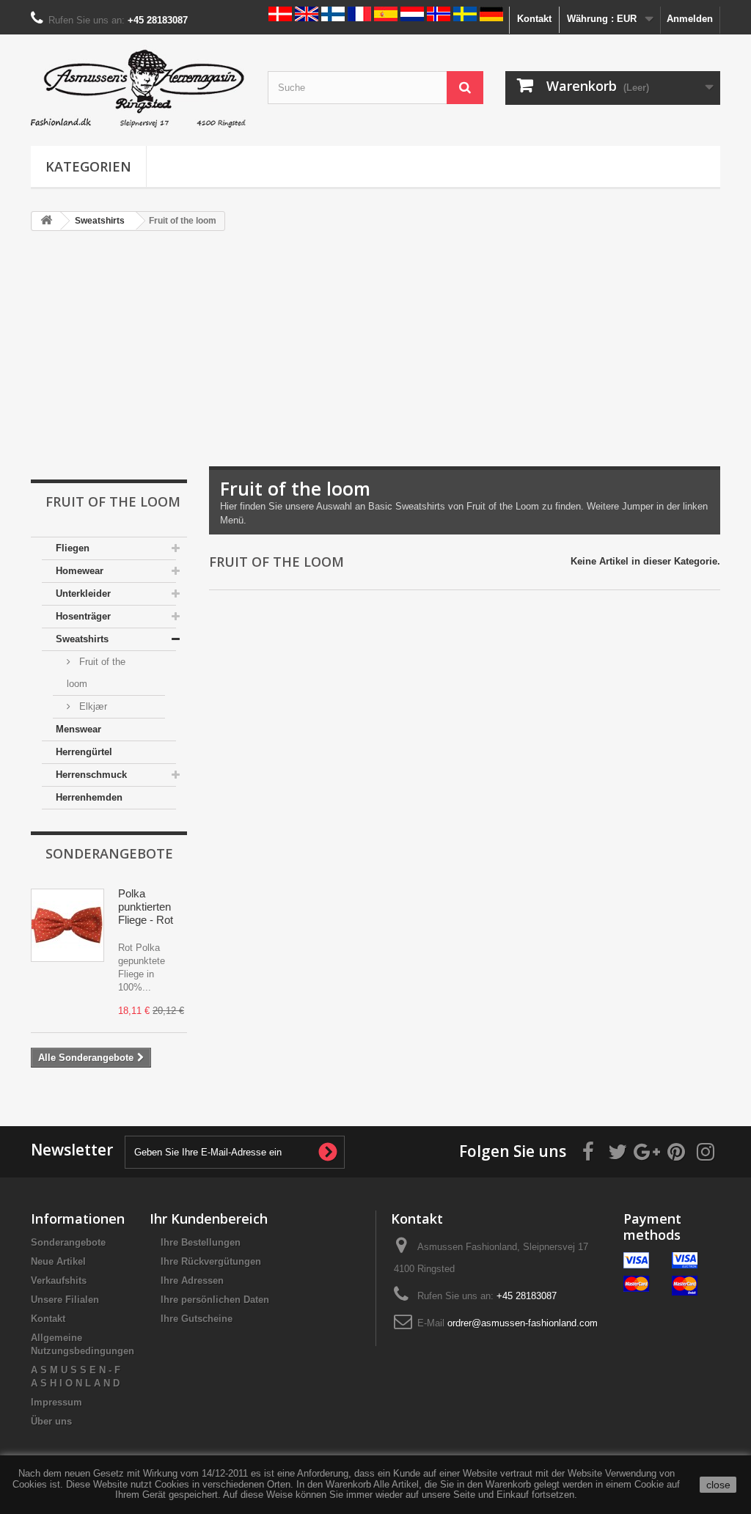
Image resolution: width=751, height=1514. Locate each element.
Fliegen (72, 548)
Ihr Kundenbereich (209, 1218)
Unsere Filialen (65, 1299)
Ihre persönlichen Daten (215, 1299)
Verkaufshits (59, 1280)
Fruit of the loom (96, 672)
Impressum (56, 1402)
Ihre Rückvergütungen (211, 1261)
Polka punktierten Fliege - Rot (145, 906)
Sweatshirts (82, 638)
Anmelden (690, 18)
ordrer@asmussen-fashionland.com (522, 1323)
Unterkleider (83, 593)
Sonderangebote (109, 853)
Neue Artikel (58, 1261)
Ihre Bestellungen (201, 1242)
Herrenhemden (89, 797)
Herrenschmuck (91, 774)
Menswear (78, 729)
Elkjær (91, 706)
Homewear (79, 570)
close (718, 1485)
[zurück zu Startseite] (46, 221)
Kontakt (534, 18)
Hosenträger (83, 616)
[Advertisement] (375, 356)
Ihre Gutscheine (196, 1318)
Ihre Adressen (192, 1280)
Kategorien (88, 166)
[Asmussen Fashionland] (138, 86)
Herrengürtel (84, 751)
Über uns (51, 1421)
